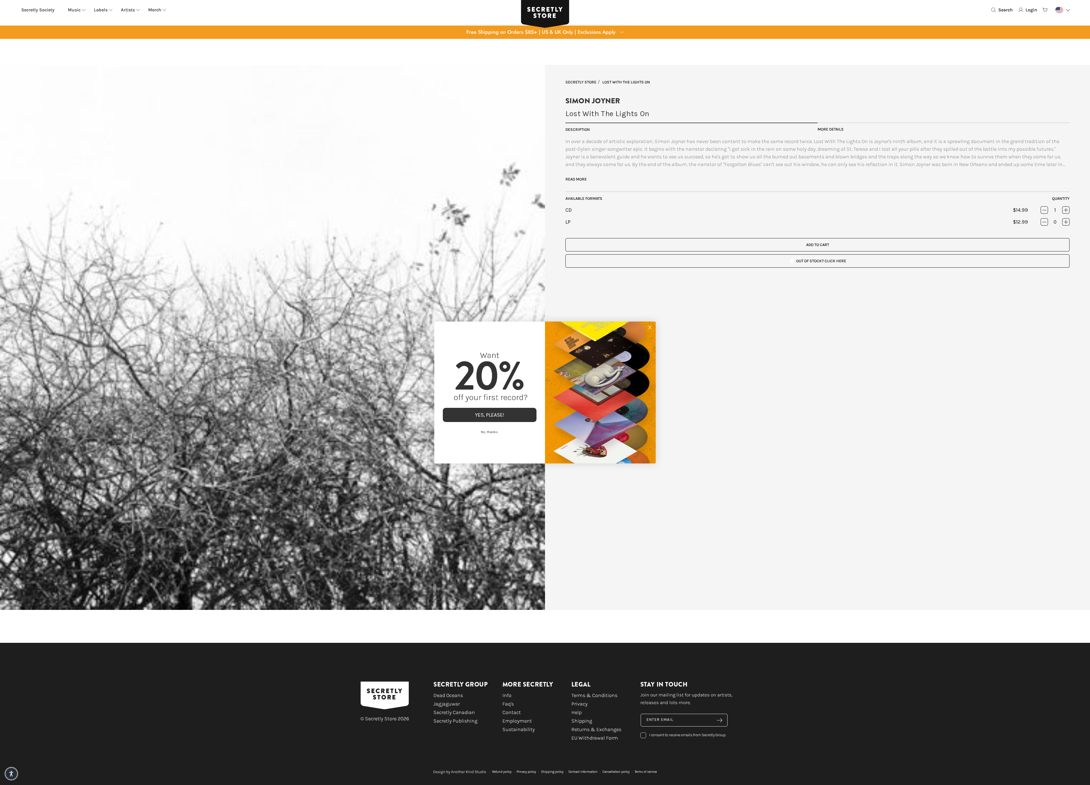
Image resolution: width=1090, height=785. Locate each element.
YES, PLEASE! (489, 415)
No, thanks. (489, 432)
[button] (11, 773)
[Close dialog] (649, 327)
